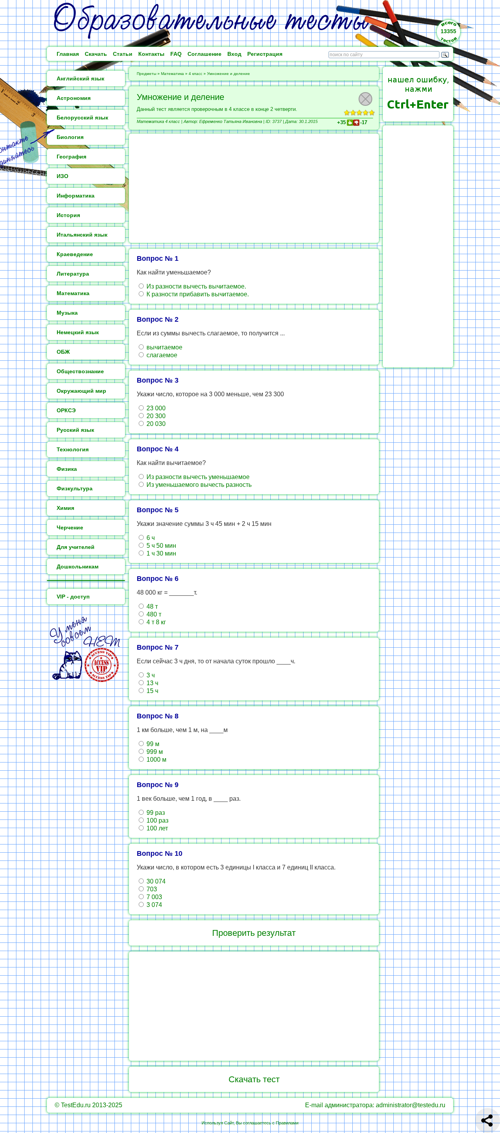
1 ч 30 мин (160, 553)
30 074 (155, 881)
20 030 (155, 423)
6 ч (150, 537)
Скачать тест (254, 1079)
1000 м (155, 759)
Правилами (287, 1123)
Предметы (146, 73)
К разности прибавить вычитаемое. (197, 294)
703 (151, 889)
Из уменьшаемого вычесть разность (198, 484)
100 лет (156, 828)
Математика (172, 73)
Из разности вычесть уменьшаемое (197, 477)
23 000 (155, 408)
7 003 (153, 897)
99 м (152, 744)
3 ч (150, 675)
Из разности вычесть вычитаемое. (195, 286)
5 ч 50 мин (160, 545)
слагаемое (161, 355)
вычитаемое (163, 347)
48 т (151, 606)
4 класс (195, 73)
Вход (234, 54)
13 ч (151, 683)
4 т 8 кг (155, 622)
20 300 (155, 416)
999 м (154, 751)
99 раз (155, 812)
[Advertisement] (254, 188)
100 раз (156, 820)
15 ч (151, 691)
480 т (153, 614)
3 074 (153, 904)
